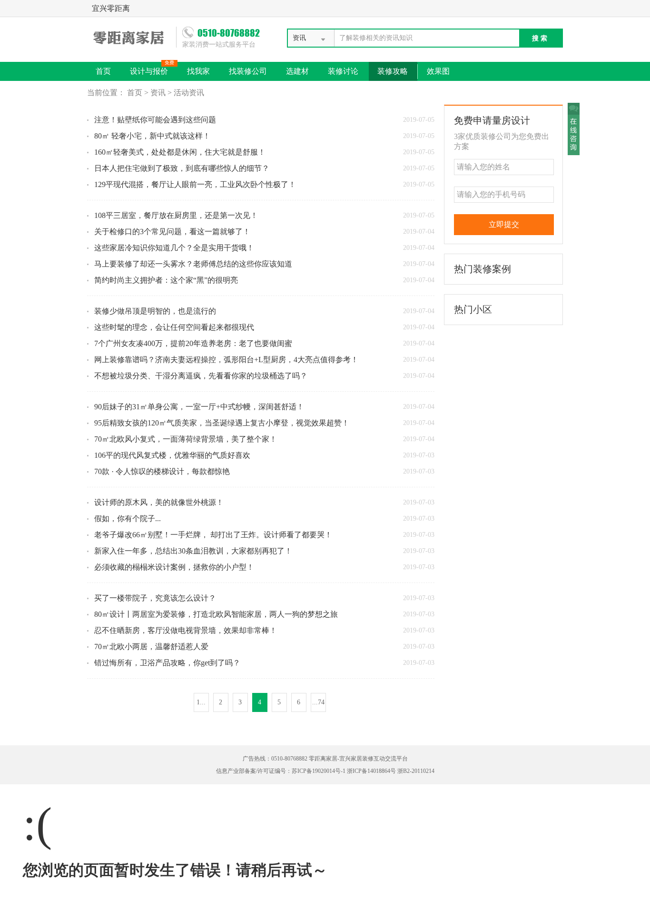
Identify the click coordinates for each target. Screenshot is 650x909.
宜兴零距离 (111, 8)
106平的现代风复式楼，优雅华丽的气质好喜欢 (172, 455)
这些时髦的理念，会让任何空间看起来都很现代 (174, 327)
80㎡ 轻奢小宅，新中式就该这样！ (152, 136)
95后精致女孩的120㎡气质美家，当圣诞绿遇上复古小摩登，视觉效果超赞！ (221, 423)
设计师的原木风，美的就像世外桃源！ (159, 502)
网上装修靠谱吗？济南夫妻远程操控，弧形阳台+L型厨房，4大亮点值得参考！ (226, 360)
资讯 (158, 93)
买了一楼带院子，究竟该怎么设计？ (155, 598)
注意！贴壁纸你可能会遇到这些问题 (155, 120)
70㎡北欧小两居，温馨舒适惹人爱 (151, 646)
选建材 (297, 71)
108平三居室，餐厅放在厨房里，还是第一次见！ (176, 215)
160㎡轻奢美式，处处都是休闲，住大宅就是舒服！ (180, 152)
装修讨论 (343, 71)
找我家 (198, 71)
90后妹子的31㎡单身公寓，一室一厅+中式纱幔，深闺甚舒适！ (199, 407)
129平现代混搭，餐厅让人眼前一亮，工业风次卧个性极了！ (195, 184)
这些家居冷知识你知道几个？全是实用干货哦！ (174, 248)
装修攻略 (392, 71)
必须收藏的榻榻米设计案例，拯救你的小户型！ (174, 567)
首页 (103, 71)
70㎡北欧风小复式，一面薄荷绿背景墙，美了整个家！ (185, 439)
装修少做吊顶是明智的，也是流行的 (155, 311)
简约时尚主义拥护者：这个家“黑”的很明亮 (166, 280)
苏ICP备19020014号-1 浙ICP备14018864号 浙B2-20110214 (363, 771)
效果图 (438, 71)
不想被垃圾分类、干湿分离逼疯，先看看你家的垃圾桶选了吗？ (200, 376)
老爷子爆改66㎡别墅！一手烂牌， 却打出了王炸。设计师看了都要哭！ (213, 535)
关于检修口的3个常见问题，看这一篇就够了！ (172, 231)
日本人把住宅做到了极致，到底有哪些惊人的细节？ (181, 168)
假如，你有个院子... (127, 518)
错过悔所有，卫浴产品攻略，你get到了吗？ (167, 663)
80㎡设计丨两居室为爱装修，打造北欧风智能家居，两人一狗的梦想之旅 (216, 614)
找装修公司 (248, 71)
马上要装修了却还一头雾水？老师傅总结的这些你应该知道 (193, 264)
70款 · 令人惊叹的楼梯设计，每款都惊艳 (162, 471)
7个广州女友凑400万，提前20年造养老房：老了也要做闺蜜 (193, 343)
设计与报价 (152, 68)
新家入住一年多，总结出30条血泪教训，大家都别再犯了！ (193, 551)
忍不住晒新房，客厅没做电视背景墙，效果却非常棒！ (185, 630)
